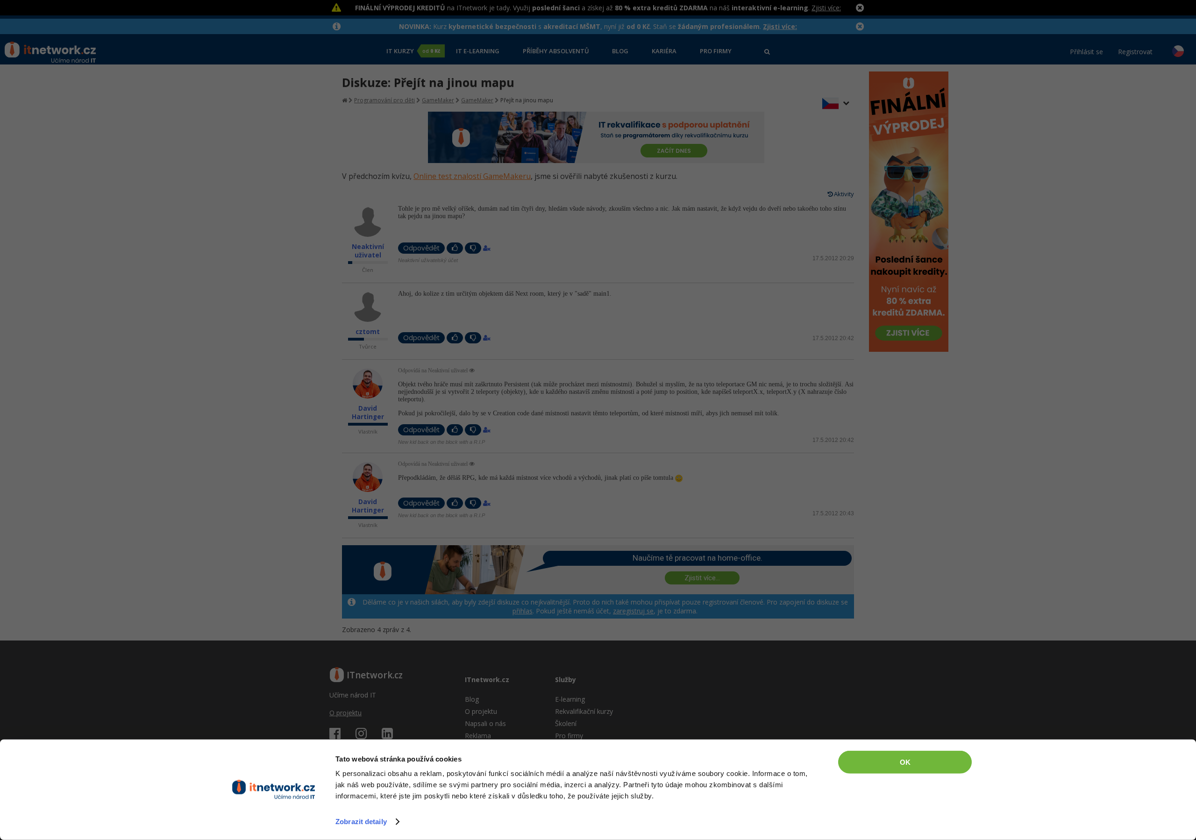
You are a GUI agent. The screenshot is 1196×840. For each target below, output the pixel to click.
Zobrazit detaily (361, 822)
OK (905, 762)
